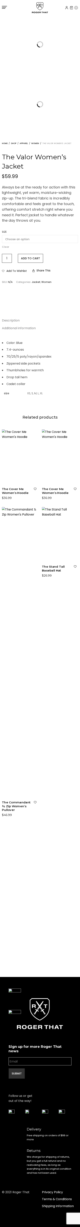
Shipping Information (58, 1206)
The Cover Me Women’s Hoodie (15, 491)
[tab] (40, 320)
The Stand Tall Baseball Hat (53, 568)
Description (11, 320)
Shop (13, 143)
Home (5, 143)
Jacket (36, 282)
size (4, 232)
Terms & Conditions (57, 1199)
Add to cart (30, 258)
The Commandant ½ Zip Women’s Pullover (16, 806)
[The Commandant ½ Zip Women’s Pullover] (20, 652)
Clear (5, 247)
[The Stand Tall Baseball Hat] (60, 534)
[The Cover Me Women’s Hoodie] (20, 456)
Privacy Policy (52, 1192)
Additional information (19, 328)
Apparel (24, 143)
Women (35, 143)
